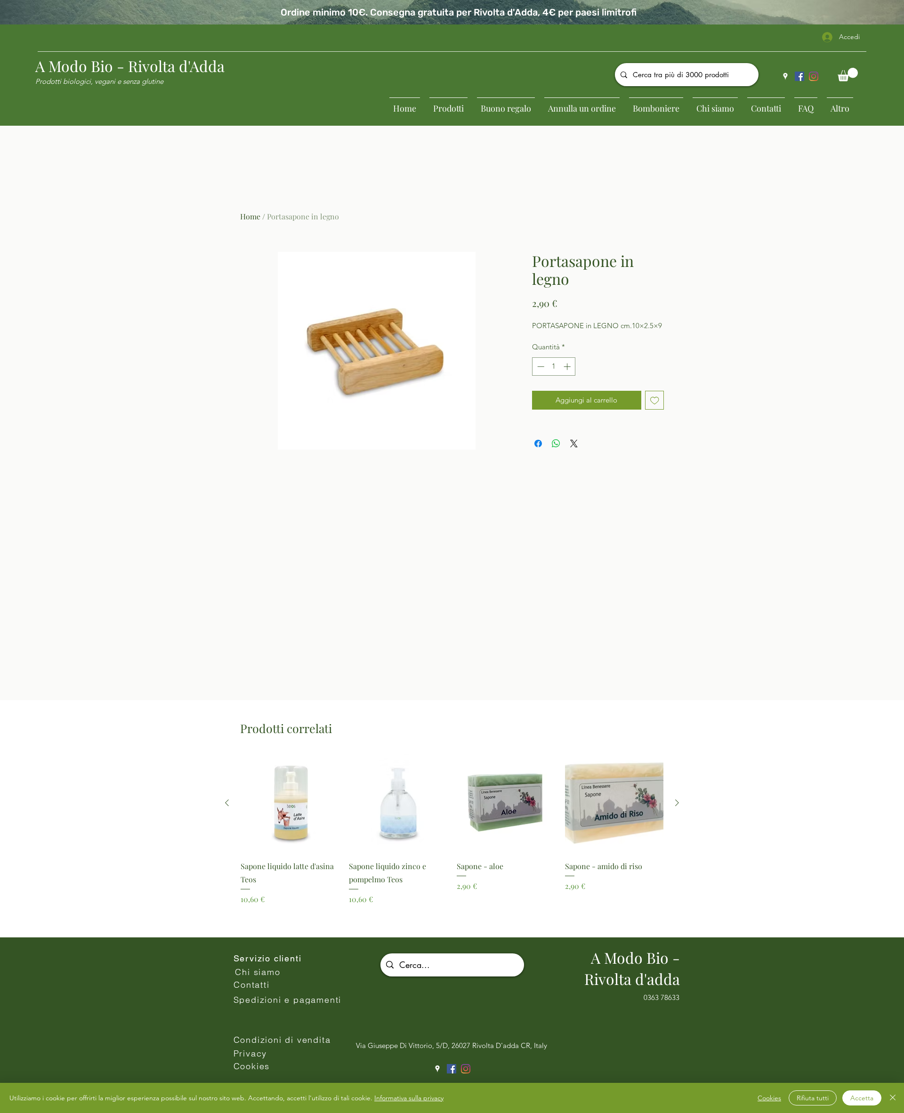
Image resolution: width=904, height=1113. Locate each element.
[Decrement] (539, 366)
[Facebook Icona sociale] (799, 76)
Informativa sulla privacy (409, 1098)
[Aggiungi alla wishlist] (654, 400)
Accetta (861, 1098)
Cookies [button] (769, 1098)
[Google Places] (785, 76)
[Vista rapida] (290, 803)
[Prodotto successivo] (677, 802)
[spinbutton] (554, 366)
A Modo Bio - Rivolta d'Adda (130, 66)
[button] (848, 74)
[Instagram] (813, 76)
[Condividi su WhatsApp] (556, 443)
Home (250, 216)
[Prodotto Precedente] (227, 802)
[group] (452, 841)
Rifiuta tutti (813, 1098)
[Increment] (568, 366)
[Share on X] (574, 443)
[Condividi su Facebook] (538, 443)
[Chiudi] (892, 1097)
